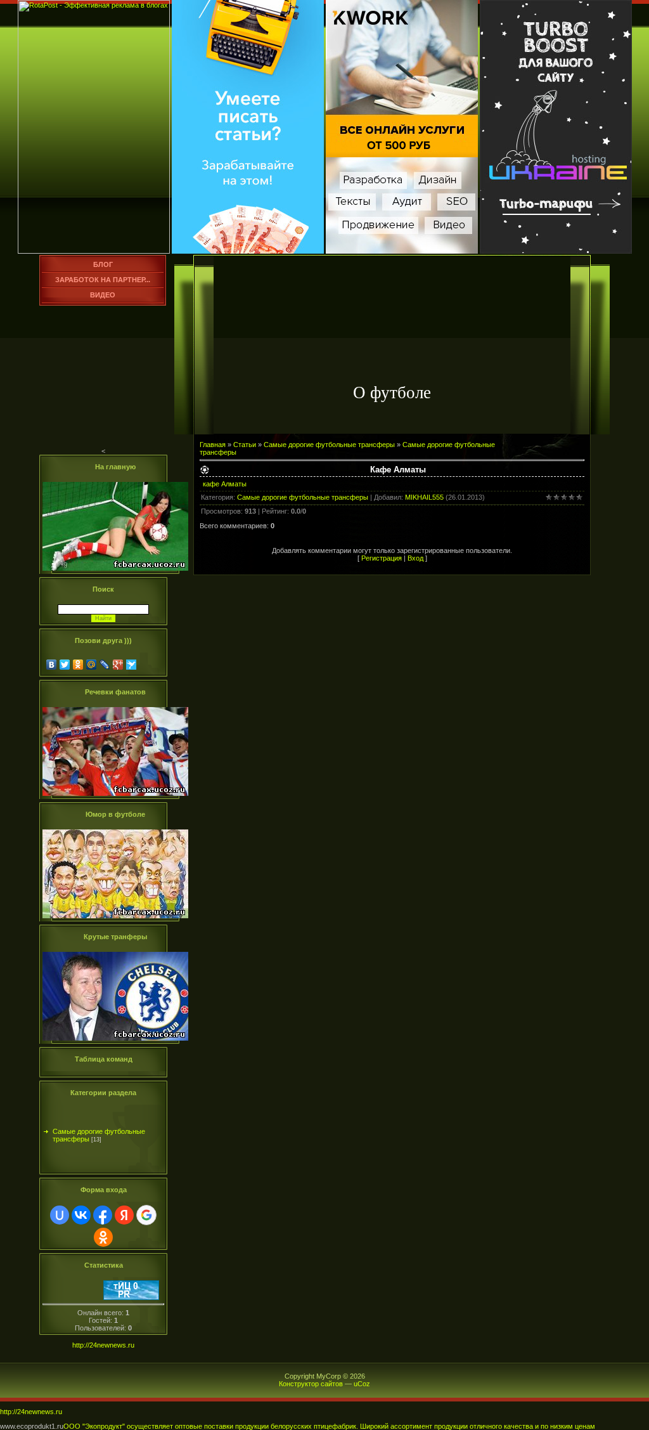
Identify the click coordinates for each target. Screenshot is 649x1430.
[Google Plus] (118, 664)
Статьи (244, 444)
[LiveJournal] (105, 664)
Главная (213, 444)
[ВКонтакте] (51, 664)
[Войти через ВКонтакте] (81, 1215)
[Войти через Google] (146, 1215)
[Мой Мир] (91, 664)
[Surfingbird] (131, 664)
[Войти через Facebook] (102, 1215)
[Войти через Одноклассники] (103, 1237)
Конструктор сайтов (311, 1384)
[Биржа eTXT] (248, 251)
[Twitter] (65, 664)
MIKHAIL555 (424, 497)
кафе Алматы (225, 484)
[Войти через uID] (59, 1215)
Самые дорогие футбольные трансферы (99, 1128)
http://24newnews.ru (103, 1345)
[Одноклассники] (78, 664)
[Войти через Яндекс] (124, 1215)
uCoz (362, 1384)
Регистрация (381, 558)
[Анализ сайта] (131, 1297)
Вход (415, 558)
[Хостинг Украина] (556, 251)
